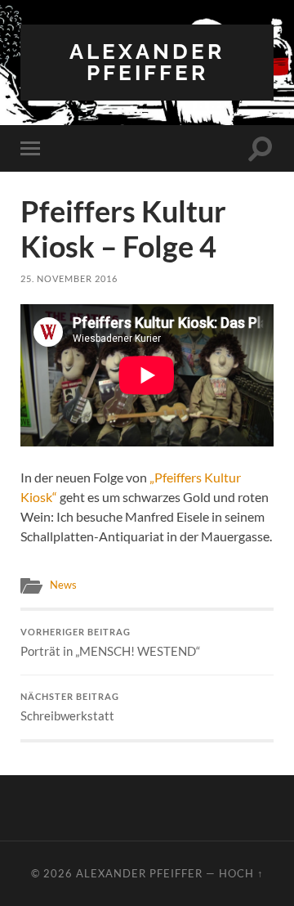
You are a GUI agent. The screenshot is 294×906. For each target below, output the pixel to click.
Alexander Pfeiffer (147, 61)
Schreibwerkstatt (69, 707)
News (63, 584)
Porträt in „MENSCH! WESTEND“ (110, 642)
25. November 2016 (69, 279)
